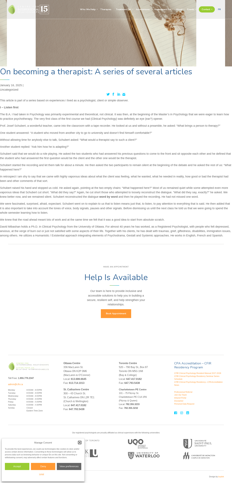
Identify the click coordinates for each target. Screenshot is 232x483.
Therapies (105, 9)
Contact (206, 9)
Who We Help (88, 9)
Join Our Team (180, 395)
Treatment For (123, 9)
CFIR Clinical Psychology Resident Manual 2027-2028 (197, 373)
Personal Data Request (184, 404)
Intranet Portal (180, 398)
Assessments (143, 9)
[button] (79, 442)
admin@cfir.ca (15, 384)
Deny (43, 466)
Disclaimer (178, 401)
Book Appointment (116, 313)
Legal (41, 474)
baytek (221, 477)
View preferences (69, 466)
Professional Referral (183, 392)
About (179, 9)
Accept (17, 466)
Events (190, 9)
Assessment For (162, 9)
